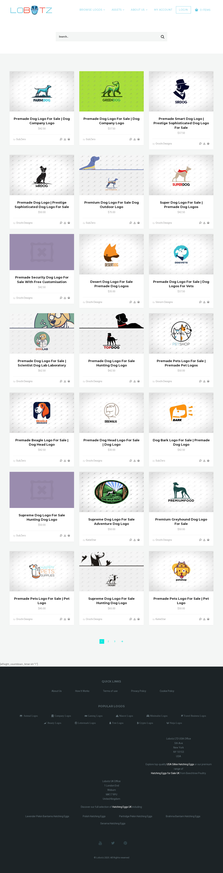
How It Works (82, 691)
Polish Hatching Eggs (94, 816)
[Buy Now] (65, 139)
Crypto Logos (146, 723)
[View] (61, 139)
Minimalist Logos (158, 716)
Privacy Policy (138, 691)
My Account (163, 9)
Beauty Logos (54, 723)
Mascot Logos (125, 716)
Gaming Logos (94, 716)
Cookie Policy (167, 691)
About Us (138, 9)
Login (183, 9)
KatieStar (91, 539)
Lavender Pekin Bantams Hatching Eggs (47, 816)
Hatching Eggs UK (122, 806)
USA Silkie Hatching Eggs (180, 764)
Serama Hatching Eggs (112, 823)
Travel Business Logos (194, 716)
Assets (117, 9)
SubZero (21, 139)
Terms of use (110, 691)
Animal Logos (30, 716)
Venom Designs (164, 302)
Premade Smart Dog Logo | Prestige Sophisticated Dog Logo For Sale (181, 123)
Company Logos (62, 716)
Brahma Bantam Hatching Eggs (183, 816)
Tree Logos (117, 723)
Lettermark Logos (86, 723)
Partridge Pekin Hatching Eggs (135, 816)
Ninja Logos (175, 723)
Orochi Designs (164, 143)
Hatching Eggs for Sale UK (165, 773)
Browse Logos (90, 9)
